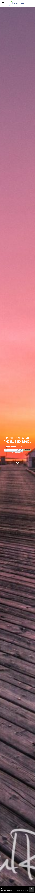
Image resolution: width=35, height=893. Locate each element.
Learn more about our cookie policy (20, 890)
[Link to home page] (17, 2)
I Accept (31, 889)
